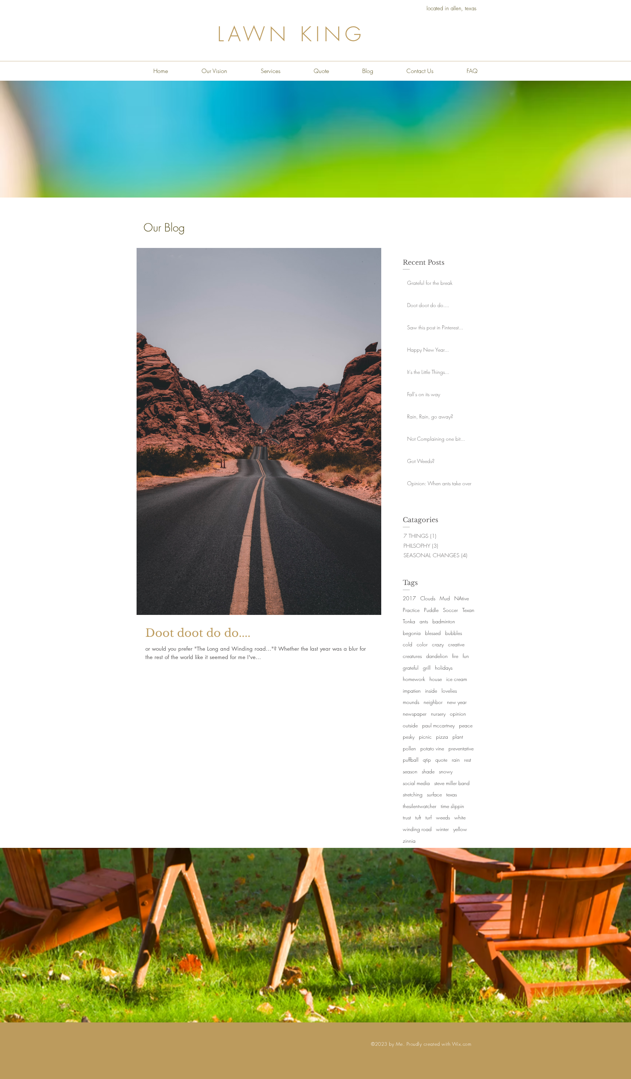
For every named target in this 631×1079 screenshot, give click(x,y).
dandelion (437, 656)
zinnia (409, 840)
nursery (438, 713)
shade (428, 771)
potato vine (432, 748)
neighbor (433, 702)
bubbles (453, 633)
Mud (445, 598)
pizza (442, 736)
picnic (425, 736)
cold (407, 644)
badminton (443, 621)
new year (457, 702)
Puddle (431, 610)
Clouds (427, 598)
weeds (443, 817)
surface (434, 794)
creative (456, 644)
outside (410, 725)
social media (416, 783)
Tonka (409, 621)
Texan (468, 610)
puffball (410, 759)
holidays (443, 667)
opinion (458, 713)
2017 (409, 598)
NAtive (461, 598)
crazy (438, 644)
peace (466, 725)
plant (457, 736)
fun (466, 656)
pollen (409, 748)
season (410, 771)
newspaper (415, 713)
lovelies (449, 690)
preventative (461, 748)
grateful (410, 667)
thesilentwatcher (419, 806)
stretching (412, 794)
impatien (412, 690)
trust (407, 817)
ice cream (456, 679)
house (435, 679)
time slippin (452, 806)
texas (451, 794)
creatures (412, 656)
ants (424, 621)
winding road (417, 829)
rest (467, 759)
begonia (412, 633)
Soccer (450, 610)
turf (428, 817)
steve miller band (452, 783)
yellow (460, 829)
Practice (411, 610)
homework (414, 679)
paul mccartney (438, 725)
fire (455, 656)
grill (427, 667)
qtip (427, 759)
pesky (408, 736)
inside (431, 690)
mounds (411, 702)
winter (442, 829)
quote (441, 759)
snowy (445, 771)
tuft (418, 817)
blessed (433, 633)
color (422, 644)
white (460, 817)
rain (456, 759)
